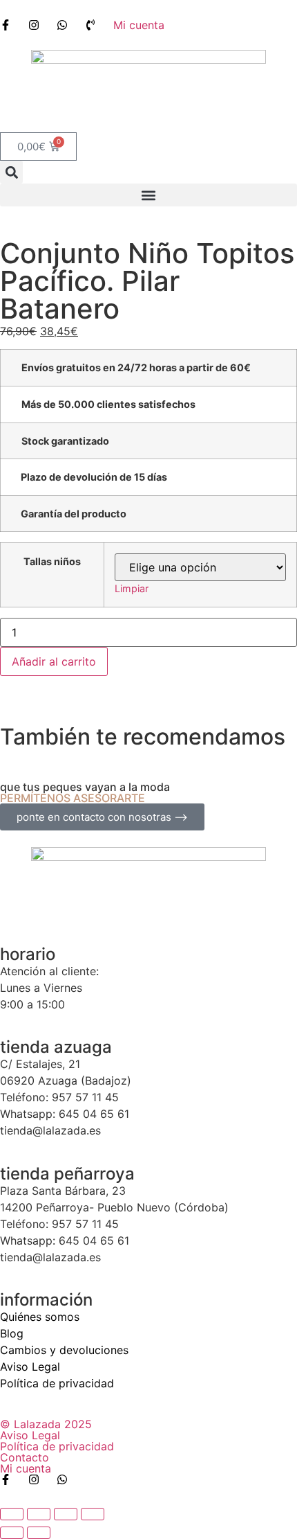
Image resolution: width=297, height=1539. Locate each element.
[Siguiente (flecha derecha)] (38, 1533)
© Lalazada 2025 (46, 1424)
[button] (11, 172)
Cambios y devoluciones (64, 1350)
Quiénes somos (39, 1317)
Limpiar (131, 588)
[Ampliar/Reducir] (11, 1514)
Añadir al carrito (54, 661)
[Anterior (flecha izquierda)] (11, 1533)
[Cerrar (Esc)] (92, 1514)
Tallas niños (52, 562)
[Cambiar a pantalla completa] (38, 1514)
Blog (11, 1333)
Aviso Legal (30, 1366)
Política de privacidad (57, 1383)
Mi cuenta (25, 1468)
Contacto (24, 1457)
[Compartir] (65, 1514)
